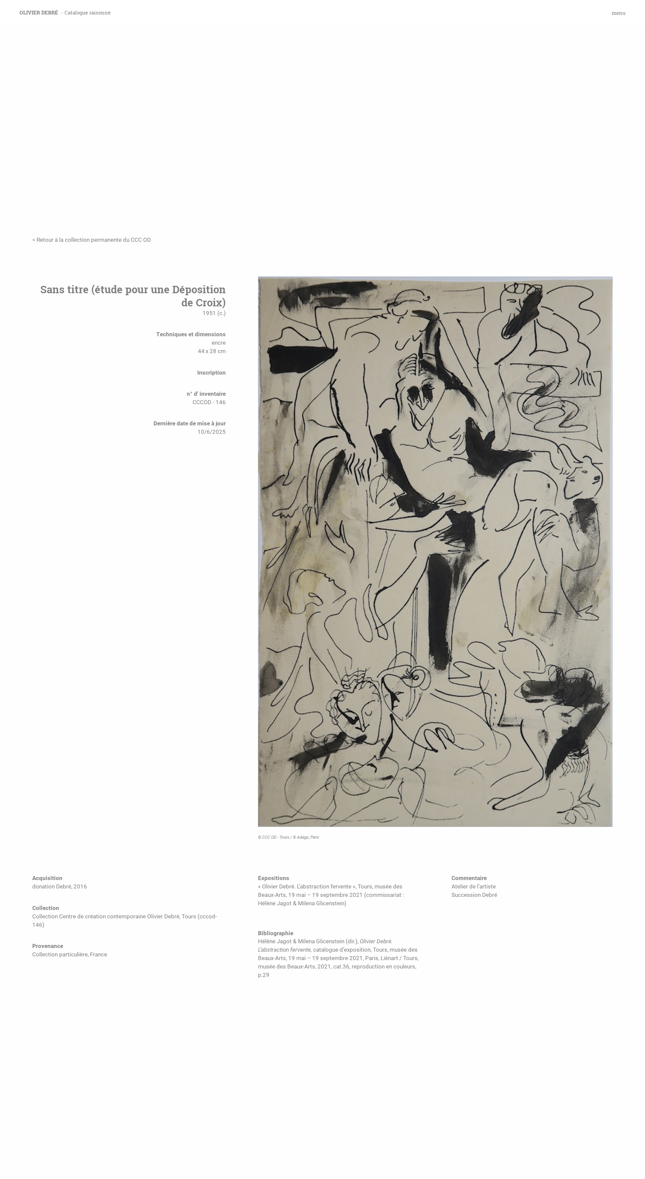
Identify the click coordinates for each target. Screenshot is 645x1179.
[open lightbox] (435, 554)
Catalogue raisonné (87, 12)
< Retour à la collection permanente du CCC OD (91, 239)
